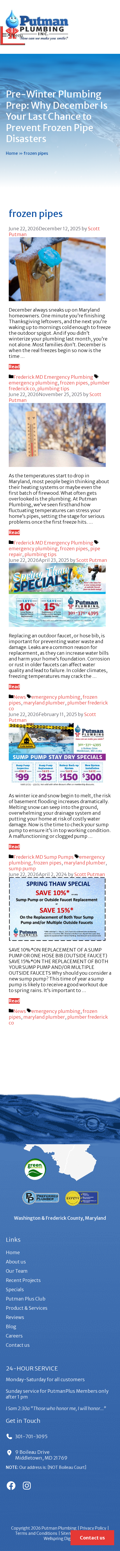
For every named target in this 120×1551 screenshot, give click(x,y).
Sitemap (69, 1533)
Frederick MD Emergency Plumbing (53, 377)
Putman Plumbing (59, 1528)
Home (12, 153)
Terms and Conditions (36, 1533)
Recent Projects (23, 1280)
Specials (15, 1289)
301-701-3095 (31, 1436)
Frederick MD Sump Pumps (43, 857)
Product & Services (26, 1308)
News (19, 697)
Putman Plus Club (25, 1299)
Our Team (17, 1271)
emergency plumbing (33, 383)
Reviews (15, 1317)
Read (14, 366)
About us (16, 1262)
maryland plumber (44, 703)
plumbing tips (53, 388)
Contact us (18, 1345)
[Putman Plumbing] (37, 42)
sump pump (22, 868)
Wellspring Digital (60, 1538)
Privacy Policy (93, 1528)
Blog (11, 1326)
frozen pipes (74, 383)
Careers (14, 1336)
